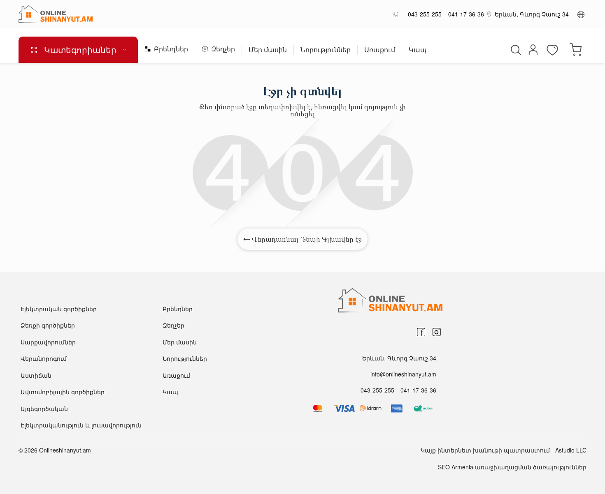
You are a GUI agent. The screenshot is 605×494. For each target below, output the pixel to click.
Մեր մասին (268, 50)
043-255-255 (423, 14)
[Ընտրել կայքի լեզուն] (580, 14)
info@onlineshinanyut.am (403, 374)
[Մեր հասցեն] (489, 14)
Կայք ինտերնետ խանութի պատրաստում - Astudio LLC (503, 450)
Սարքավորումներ (48, 342)
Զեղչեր (223, 49)
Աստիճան (36, 375)
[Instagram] (436, 332)
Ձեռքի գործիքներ (48, 325)
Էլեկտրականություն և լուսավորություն (81, 425)
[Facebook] (421, 332)
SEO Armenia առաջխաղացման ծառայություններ (512, 467)
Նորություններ (325, 50)
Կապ (418, 50)
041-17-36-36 (464, 14)
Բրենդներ (171, 49)
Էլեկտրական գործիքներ (59, 309)
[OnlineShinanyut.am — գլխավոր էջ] (56, 14)
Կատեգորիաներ (80, 49)
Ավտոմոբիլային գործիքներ (63, 392)
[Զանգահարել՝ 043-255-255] (397, 14)
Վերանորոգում (44, 358)
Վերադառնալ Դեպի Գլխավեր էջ (306, 239)
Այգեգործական (44, 408)
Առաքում (379, 50)
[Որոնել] (514, 49)
